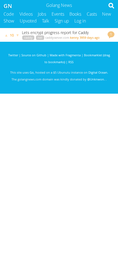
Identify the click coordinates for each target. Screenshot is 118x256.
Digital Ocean (97, 72)
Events (58, 14)
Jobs (42, 14)
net (40, 37)
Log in (80, 21)
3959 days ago (90, 37)
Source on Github (33, 55)
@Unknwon (95, 79)
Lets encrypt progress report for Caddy (55, 32)
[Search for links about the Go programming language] (112, 7)
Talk (45, 21)
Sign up (62, 21)
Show (9, 21)
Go (32, 72)
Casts (92, 14)
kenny (74, 37)
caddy (28, 37)
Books (75, 14)
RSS (71, 62)
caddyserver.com (57, 37)
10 (12, 35)
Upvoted (28, 21)
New (106, 14)
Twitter (13, 55)
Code (9, 14)
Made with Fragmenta (65, 55)
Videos (26, 14)
